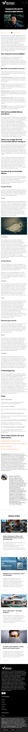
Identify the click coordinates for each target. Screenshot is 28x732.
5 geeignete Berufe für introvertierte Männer (11, 440)
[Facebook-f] (2, 693)
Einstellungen (4, 722)
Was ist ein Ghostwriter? (6, 446)
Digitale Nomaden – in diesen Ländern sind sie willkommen (14, 443)
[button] (23, 3)
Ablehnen (13, 729)
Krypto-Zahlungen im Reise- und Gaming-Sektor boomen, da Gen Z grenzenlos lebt (13, 537)
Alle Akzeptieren (5, 729)
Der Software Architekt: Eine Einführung (10, 449)
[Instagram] (5, 693)
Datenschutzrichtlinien (11, 726)
